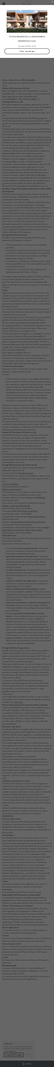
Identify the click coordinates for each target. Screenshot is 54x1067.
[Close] (52, 2)
